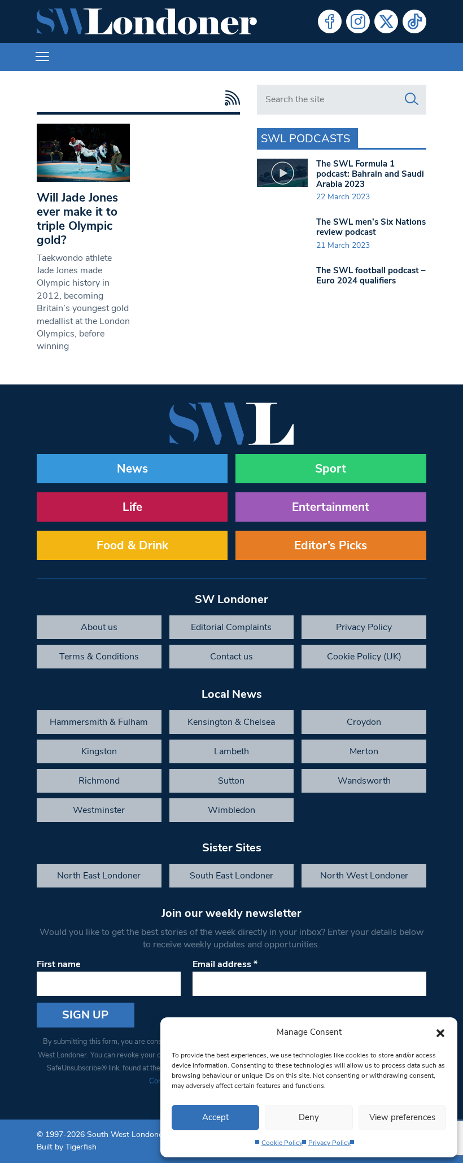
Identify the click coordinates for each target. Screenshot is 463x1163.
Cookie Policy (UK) (364, 656)
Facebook (330, 21)
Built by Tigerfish (67, 1147)
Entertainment (330, 507)
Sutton (231, 781)
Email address (225, 964)
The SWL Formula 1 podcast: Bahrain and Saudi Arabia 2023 (370, 174)
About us (99, 627)
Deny (309, 1117)
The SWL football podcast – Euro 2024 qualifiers (371, 275)
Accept (215, 1117)
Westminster (99, 810)
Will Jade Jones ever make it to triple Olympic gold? (77, 219)
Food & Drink (132, 545)
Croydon (364, 722)
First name (59, 964)
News (132, 468)
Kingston (99, 751)
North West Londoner (364, 875)
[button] (440, 1032)
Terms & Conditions (99, 656)
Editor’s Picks (330, 545)
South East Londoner (231, 875)
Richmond (99, 781)
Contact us (231, 656)
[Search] (411, 99)
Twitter (386, 21)
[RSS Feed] (229, 98)
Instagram (358, 21)
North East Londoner (99, 875)
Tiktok (414, 21)
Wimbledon (231, 810)
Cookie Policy (282, 1142)
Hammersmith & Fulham (99, 722)
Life (132, 507)
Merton (364, 751)
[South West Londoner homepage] (147, 21)
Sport (330, 468)
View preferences (402, 1117)
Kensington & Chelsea (231, 722)
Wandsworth (364, 781)
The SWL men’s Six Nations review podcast (371, 227)
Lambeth (231, 751)
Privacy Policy (329, 1142)
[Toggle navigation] (42, 57)
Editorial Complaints (231, 627)
